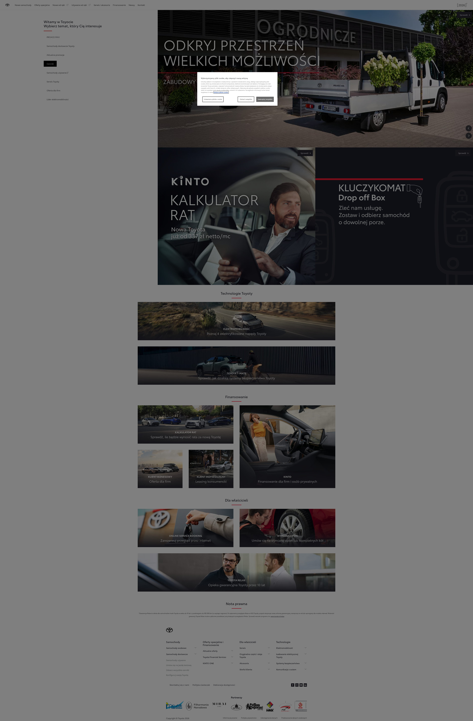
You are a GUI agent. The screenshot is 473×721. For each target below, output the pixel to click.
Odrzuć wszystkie (246, 99)
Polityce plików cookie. (221, 92)
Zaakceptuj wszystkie (265, 99)
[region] (237, 89)
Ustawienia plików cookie (213, 99)
